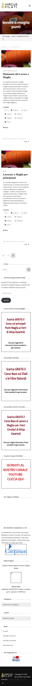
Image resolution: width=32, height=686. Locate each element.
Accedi (5, 631)
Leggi (25, 141)
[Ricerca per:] (13, 269)
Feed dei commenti (9, 641)
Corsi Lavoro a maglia (10, 71)
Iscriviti (6, 300)
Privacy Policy (12, 679)
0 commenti (22, 139)
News (4, 171)
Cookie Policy (22, 679)
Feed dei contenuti (9, 636)
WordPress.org (8, 645)
